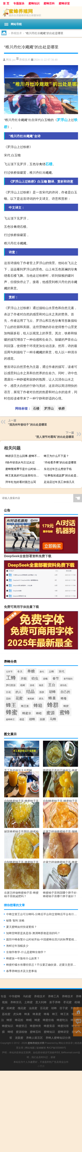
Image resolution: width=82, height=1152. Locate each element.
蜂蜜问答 (63, 1026)
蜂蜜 (12, 712)
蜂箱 (38, 705)
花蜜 (19, 698)
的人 (18, 692)
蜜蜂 (65, 712)
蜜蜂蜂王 (10, 719)
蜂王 (11, 704)
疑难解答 (41, 1047)
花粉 (8, 698)
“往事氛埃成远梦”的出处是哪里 (62, 475)
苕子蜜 (64, 1008)
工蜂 (11, 677)
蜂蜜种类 (35, 1026)
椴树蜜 (11, 1008)
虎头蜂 (17, 1014)
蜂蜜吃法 (62, 1020)
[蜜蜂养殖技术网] (41, 12)
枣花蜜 (67, 1002)
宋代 (61, 671)
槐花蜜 (22, 1008)
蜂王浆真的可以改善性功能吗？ (24, 475)
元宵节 (9, 671)
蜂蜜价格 (48, 1020)
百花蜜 (44, 1008)
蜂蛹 (29, 1020)
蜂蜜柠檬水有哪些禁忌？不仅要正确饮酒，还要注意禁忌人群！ (42, 964)
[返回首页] (77, 1011)
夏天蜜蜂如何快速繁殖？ (21, 927)
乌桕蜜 (27, 996)
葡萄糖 (30, 698)
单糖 (31, 670)
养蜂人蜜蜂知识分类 (58, 1038)
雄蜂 (32, 719)
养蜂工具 (53, 996)
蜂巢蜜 (37, 1014)
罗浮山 (62, 119)
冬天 (19, 671)
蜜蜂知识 (34, 3)
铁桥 (62, 408)
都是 (22, 719)
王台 (51, 684)
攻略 (45, 678)
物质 (41, 685)
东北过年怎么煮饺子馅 (58, 469)
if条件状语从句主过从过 (20, 462)
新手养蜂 (55, 1002)
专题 (3, 996)
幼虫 (34, 678)
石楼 (49, 163)
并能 (24, 678)
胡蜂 (52, 691)
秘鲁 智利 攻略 (15, 920)
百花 (8, 692)
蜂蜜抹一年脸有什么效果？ (23, 958)
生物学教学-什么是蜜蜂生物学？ (26, 952)
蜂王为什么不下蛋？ (56, 456)
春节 (56, 678)
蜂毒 (64, 698)
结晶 (30, 691)
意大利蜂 (41, 1002)
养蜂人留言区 (34, 1038)
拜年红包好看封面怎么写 (20, 482)
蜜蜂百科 (49, 3)
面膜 (42, 719)
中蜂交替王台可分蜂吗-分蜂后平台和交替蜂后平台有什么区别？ (42, 914)
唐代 (42, 671)
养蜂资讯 (15, 1002)
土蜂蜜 (28, 1002)
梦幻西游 (11, 685)
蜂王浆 (25, 706)
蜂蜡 (39, 713)
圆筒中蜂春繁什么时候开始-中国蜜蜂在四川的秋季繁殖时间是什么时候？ (42, 939)
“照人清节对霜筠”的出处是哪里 (54, 437)
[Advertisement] (41, 1111)
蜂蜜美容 (49, 1026)
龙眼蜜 (19, 1038)
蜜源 (50, 712)
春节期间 (68, 678)
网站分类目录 (66, 1042)
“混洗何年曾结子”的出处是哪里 (27, 424)
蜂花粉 (19, 1020)
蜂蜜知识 (7, 1026)
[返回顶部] (77, 1031)
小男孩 (41, 1066)
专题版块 (18, 3)
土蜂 (51, 671)
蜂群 (53, 704)
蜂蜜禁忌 (21, 1026)
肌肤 (41, 692)
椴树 (22, 685)
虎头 (41, 698)
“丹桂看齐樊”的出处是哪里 (60, 462)
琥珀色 (63, 685)
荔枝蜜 (6, 1014)
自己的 (65, 691)
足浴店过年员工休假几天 (59, 482)
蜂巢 (52, 698)
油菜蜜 (33, 1008)
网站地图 (30, 1047)
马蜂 (53, 719)
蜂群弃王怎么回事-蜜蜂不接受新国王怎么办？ (24, 456)
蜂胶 (66, 706)
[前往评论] (77, 1021)
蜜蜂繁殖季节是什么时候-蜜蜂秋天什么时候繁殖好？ (24, 469)
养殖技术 (16, 33)
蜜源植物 (21, 1032)
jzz (14, 59)
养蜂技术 (67, 996)
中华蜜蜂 (14, 996)
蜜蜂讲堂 (64, 3)
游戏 (32, 685)
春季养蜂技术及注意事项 (21, 971)
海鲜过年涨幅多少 (17, 946)
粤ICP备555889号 (56, 1047)
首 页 (6, 3)
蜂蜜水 (26, 713)
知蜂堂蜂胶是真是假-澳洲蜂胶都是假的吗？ (33, 933)
